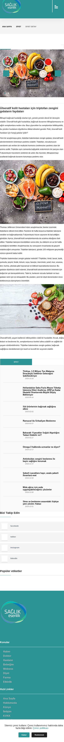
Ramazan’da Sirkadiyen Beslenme (39, 421)
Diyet (16, 362)
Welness (8, 669)
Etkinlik (7, 682)
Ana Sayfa (7, 27)
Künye (7, 707)
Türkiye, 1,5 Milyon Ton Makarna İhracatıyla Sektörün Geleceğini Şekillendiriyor (38, 373)
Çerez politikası (40, 728)
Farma (7, 677)
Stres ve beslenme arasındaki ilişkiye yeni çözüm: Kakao (41, 502)
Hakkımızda (10, 703)
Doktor (7, 656)
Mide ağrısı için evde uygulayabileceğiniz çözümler (37, 488)
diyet (18, 27)
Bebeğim (8, 664)
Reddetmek (39, 735)
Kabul (24, 735)
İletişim (7, 711)
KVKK (6, 715)
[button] (4, 93)
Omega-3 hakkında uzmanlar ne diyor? (41, 447)
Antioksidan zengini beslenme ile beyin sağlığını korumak (39, 460)
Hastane (8, 660)
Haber (6, 651)
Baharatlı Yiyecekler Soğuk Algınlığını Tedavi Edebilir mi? (41, 434)
